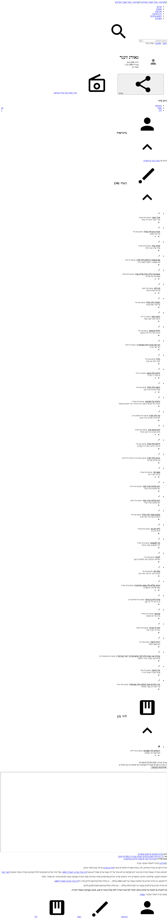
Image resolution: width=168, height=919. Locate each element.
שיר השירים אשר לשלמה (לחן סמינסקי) (144, 684)
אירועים (158, 11)
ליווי (81, 110)
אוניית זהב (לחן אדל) (152, 232)
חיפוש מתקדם (156, 16)
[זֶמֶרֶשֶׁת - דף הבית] (163, 863)
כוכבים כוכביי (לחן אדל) (151, 515)
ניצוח (81, 108)
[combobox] (155, 40)
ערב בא (157, 614)
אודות (154, 859)
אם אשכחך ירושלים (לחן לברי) (148, 260)
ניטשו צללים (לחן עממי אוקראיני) (147, 585)
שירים (159, 7)
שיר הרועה (156, 670)
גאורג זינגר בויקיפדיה (151, 161)
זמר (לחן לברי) (154, 415)
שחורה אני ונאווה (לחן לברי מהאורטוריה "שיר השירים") (138, 656)
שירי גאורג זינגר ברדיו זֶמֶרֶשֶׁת (65, 93)
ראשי (165, 43)
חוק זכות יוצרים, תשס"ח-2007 (74, 872)
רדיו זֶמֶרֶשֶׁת (157, 14)
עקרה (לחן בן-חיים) (152, 599)
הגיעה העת (156, 316)
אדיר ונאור (156, 217)
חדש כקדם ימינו (154, 430)
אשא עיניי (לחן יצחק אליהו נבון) (147, 274)
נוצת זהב (157, 571)
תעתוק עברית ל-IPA (134, 856)
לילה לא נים (155, 529)
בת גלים (157, 288)
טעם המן (156, 472)
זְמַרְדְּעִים (121, 856)
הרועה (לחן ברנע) (153, 373)
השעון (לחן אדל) (153, 387)
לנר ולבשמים (155, 543)
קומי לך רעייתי (154, 628)
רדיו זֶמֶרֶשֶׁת (159, 856)
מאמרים (158, 18)
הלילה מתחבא (154, 331)
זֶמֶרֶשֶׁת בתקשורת (131, 859)
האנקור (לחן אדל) (153, 302)
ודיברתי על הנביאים (152, 401)
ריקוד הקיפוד (155, 642)
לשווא (157, 557)
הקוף (158, 359)
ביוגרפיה (158, 106)
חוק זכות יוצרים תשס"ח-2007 (67, 881)
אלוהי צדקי (156, 246)
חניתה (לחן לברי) (153, 458)
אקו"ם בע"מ (109, 868)
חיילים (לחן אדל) (153, 444)
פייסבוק (141, 859)
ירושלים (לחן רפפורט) (151, 751)
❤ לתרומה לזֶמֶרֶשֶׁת (159, 767)
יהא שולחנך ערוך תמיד (151, 486)
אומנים (159, 9)
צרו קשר (148, 859)
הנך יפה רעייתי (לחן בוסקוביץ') (148, 345)
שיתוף (121, 93)
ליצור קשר (6, 872)
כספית (142, 894)
